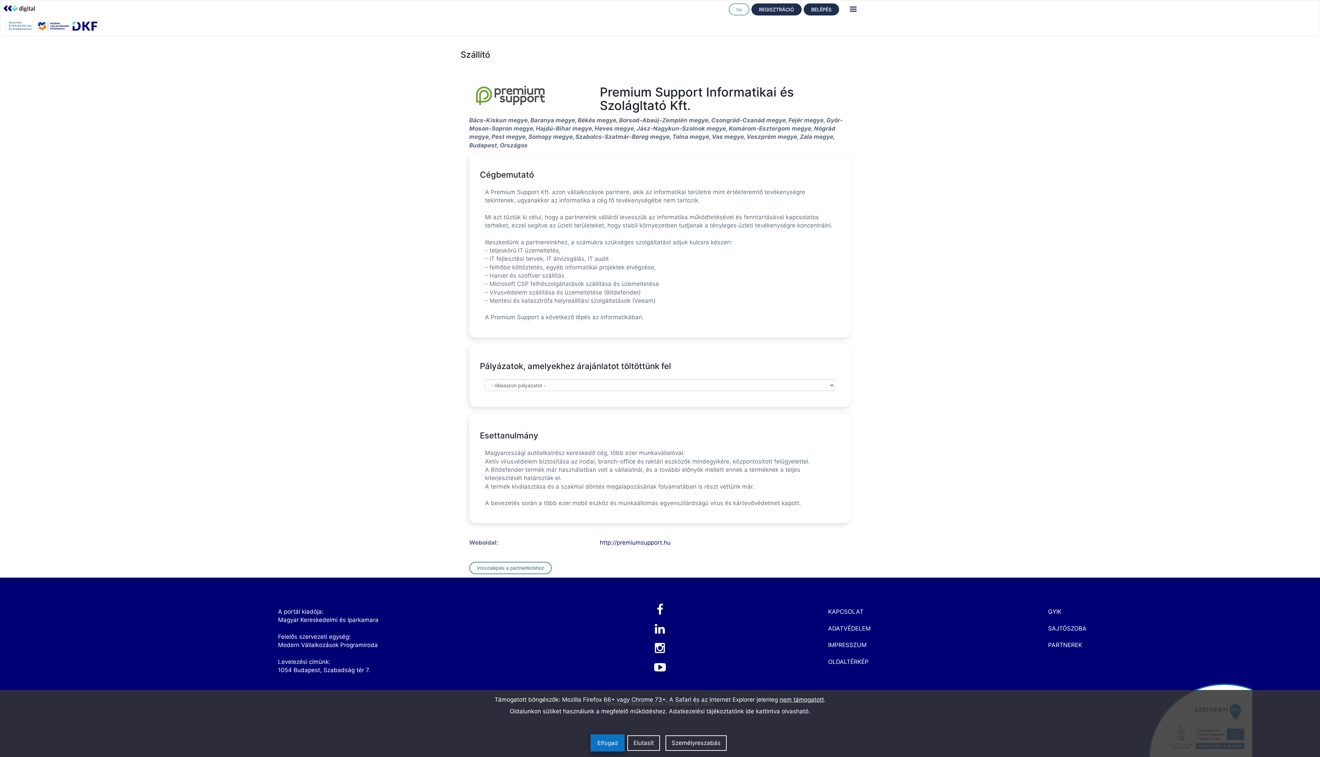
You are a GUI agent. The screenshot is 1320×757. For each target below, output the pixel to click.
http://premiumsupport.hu (635, 542)
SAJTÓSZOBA (1067, 628)
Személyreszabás (696, 742)
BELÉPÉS (821, 9)
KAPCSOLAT (846, 611)
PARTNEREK (1065, 645)
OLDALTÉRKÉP (848, 661)
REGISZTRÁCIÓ (776, 9)
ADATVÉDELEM (849, 628)
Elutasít (644, 742)
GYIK (1055, 611)
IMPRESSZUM (847, 645)
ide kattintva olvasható (777, 711)
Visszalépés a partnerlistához (510, 568)
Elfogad (607, 742)
